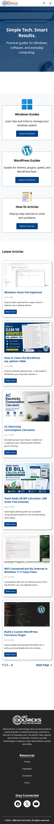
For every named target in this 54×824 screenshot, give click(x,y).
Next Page (44, 665)
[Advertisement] (27, 82)
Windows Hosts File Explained (23, 292)
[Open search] (44, 3)
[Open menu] (50, 3)
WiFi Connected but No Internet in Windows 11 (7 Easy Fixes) (26, 570)
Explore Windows (27, 133)
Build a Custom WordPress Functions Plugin (21, 633)
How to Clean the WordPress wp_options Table (22, 359)
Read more (10, 312)
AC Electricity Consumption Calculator (19, 428)
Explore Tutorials (27, 226)
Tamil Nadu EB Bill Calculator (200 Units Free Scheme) (25, 500)
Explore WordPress (27, 180)
